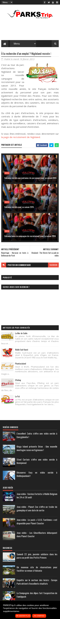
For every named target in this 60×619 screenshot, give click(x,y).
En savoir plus (23, 616)
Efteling (18, 380)
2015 (7, 202)
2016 (7, 173)
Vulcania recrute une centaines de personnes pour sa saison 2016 (30, 177)
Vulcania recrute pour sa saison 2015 (19, 207)
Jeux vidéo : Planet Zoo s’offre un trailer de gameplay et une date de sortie (37, 508)
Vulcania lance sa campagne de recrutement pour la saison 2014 (30, 236)
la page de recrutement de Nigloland (20, 137)
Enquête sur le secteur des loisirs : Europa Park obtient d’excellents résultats (37, 581)
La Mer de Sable (21, 333)
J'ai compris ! (39, 616)
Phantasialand (20, 363)
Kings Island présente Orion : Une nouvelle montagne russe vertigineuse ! (37, 448)
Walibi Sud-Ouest (21, 349)
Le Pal (17, 396)
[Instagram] (57, 2)
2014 (7, 231)
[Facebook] (44, 2)
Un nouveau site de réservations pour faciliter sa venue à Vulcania (37, 568)
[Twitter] (48, 2)
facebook (53, 265)
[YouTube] (53, 2)
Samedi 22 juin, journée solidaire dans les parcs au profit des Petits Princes (37, 555)
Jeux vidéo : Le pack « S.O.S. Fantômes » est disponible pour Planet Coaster (37, 521)
